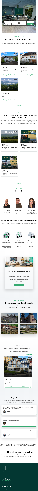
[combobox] (22, 22)
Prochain (30, 354)
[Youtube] (5, 486)
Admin (6, 483)
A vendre (16, 53)
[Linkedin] (10, 486)
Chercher (30, 24)
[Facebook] (2, 486)
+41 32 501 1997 (6, 481)
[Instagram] (7, 486)
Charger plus (19, 105)
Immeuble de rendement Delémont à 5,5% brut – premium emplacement (16, 173)
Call (4, 74)
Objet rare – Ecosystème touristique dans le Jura (11, 95)
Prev (27, 354)
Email (10, 74)
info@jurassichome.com (6, 480)
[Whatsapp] (6, 489)
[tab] (13, 49)
